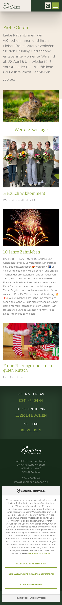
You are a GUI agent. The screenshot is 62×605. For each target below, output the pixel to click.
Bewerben (31, 430)
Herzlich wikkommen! (31, 169)
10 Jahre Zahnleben (31, 262)
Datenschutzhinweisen (39, 553)
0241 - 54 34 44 (31, 400)
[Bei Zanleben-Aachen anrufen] (48, 5)
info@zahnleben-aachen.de (31, 482)
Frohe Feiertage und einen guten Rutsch (31, 351)
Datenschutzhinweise (31, 598)
